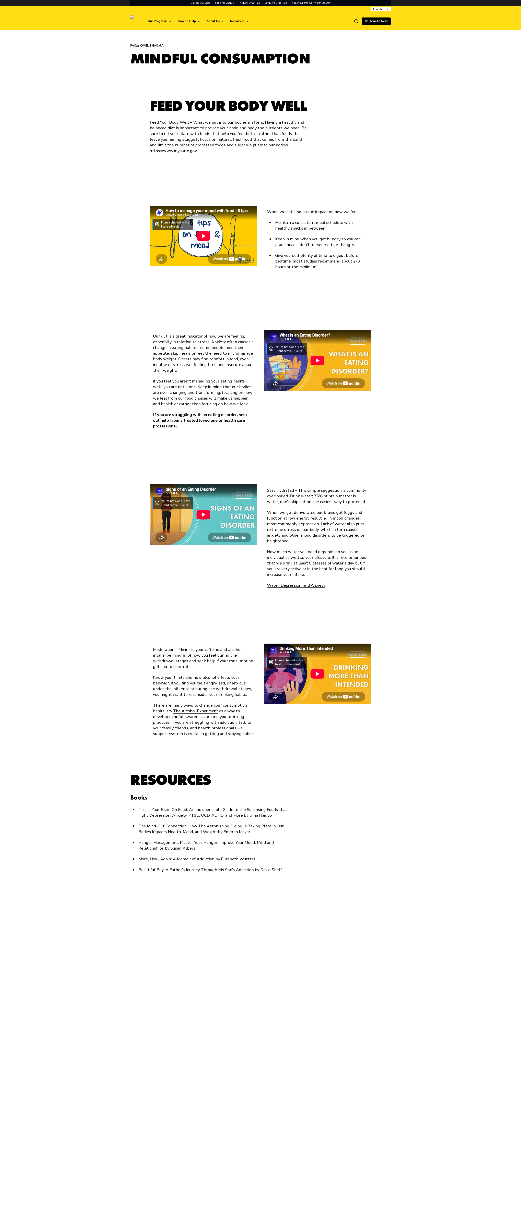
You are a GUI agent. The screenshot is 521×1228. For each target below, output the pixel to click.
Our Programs (157, 21)
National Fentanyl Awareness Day (311, 2)
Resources (237, 21)
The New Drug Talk (249, 2)
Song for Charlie (224, 2)
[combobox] (381, 9)
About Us (213, 21)
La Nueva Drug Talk (276, 2)
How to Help (187, 21)
